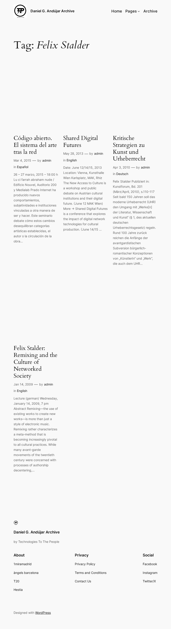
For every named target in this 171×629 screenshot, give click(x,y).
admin (46, 160)
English (72, 160)
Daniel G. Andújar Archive (52, 11)
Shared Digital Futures (80, 142)
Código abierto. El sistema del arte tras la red (35, 145)
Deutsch (122, 174)
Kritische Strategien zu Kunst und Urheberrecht (129, 148)
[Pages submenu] (139, 11)
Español (22, 167)
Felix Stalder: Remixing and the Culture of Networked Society (35, 362)
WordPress (43, 612)
